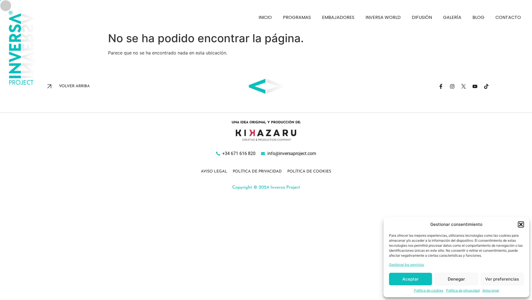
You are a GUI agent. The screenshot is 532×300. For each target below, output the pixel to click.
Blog (478, 17)
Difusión (422, 17)
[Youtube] (475, 86)
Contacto (508, 17)
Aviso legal (490, 290)
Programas (297, 17)
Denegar (456, 279)
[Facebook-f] (441, 86)
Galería (452, 17)
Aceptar (410, 279)
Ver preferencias (502, 279)
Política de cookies (428, 290)
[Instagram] (452, 86)
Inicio (265, 17)
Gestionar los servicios (406, 264)
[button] (521, 224)
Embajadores (338, 17)
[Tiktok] (486, 86)
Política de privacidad (463, 290)
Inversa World (383, 17)
